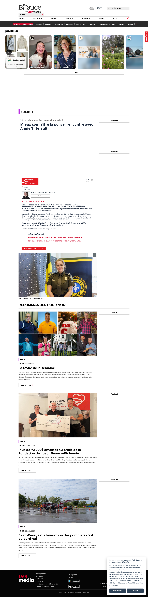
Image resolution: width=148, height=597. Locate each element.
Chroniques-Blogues (107, 24)
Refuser (135, 590)
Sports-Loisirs (81, 24)
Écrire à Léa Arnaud (40, 196)
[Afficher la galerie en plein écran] (94, 255)
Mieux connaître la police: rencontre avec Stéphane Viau (54, 241)
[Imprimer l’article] (92, 180)
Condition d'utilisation (45, 586)
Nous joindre (41, 573)
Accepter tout (117, 590)
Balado (130, 24)
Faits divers (58, 24)
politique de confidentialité (126, 583)
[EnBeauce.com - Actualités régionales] (30, 8)
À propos (39, 576)
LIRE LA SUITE (26, 385)
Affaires (48, 24)
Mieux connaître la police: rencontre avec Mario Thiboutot (55, 237)
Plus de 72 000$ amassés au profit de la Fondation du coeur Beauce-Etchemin (50, 451)
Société (39, 24)
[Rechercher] (128, 18)
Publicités (39, 581)
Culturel (121, 24)
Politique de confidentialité (47, 584)
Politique (69, 24)
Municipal (93, 24)
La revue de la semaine (37, 368)
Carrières (39, 579)
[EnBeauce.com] (26, 581)
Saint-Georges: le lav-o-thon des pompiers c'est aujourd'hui (56, 537)
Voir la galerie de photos (33, 201)
